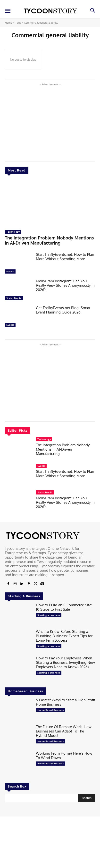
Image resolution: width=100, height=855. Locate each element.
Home (8, 22)
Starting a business (48, 615)
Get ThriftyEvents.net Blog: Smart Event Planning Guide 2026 (63, 309)
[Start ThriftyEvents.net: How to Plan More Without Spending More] (18, 264)
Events (10, 271)
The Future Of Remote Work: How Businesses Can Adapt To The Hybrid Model (64, 731)
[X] (35, 583)
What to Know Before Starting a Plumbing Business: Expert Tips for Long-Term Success (64, 636)
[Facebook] (8, 583)
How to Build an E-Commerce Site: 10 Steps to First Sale (64, 607)
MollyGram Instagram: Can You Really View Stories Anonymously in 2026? (65, 285)
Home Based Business (50, 710)
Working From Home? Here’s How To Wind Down (64, 755)
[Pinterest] (28, 583)
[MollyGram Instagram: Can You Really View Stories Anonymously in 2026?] (18, 291)
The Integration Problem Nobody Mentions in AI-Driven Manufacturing (49, 240)
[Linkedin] (21, 583)
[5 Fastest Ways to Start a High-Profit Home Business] (18, 710)
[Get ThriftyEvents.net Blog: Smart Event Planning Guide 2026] (18, 317)
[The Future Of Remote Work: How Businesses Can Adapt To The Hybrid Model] (18, 736)
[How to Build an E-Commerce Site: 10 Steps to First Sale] (18, 615)
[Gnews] (42, 583)
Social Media (13, 298)
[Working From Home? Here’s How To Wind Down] (18, 763)
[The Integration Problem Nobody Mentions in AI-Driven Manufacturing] (50, 203)
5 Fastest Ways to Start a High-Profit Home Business (65, 702)
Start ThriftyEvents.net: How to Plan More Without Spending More (65, 256)
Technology (13, 231)
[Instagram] (15, 583)
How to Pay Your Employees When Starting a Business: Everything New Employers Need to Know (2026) (65, 662)
